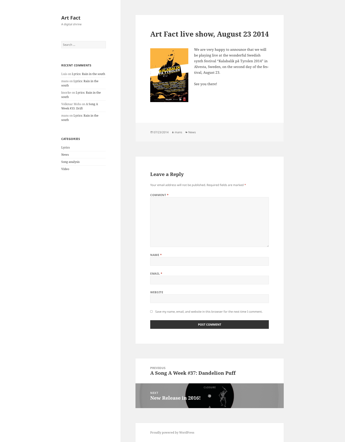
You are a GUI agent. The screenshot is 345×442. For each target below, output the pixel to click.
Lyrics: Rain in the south (88, 74)
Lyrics (65, 147)
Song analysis (70, 162)
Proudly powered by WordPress (172, 432)
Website (156, 292)
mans (178, 132)
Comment (159, 195)
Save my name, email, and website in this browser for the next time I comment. (209, 312)
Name (156, 255)
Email (156, 274)
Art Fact (70, 17)
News (65, 155)
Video (65, 169)
